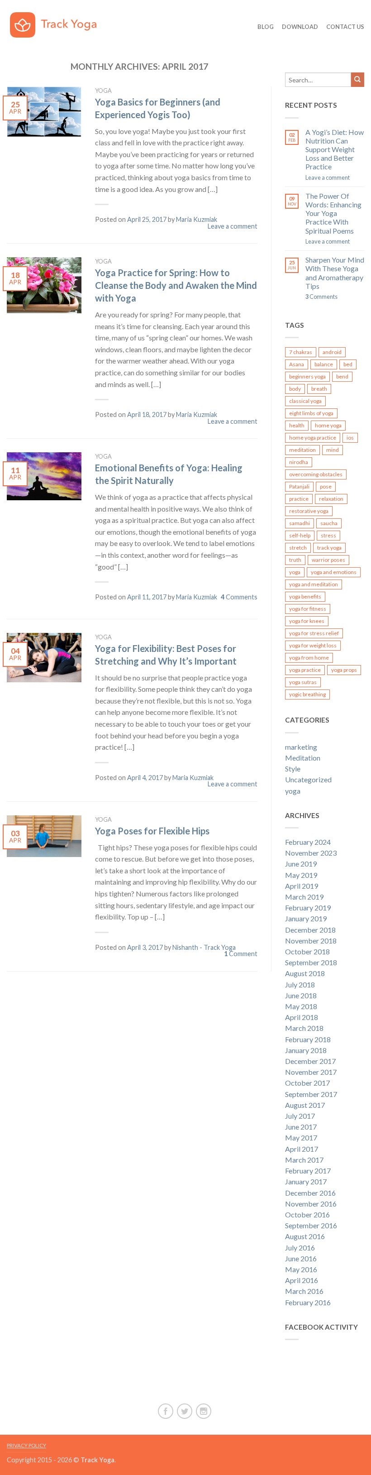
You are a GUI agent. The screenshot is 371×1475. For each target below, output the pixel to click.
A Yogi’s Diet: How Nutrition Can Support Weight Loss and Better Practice (334, 149)
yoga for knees (306, 621)
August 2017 (305, 1105)
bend (342, 376)
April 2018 (301, 1017)
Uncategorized (308, 779)
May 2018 (301, 1006)
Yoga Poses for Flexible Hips (152, 830)
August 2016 (305, 1236)
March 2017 (304, 1159)
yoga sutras (303, 682)
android (332, 352)
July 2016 (300, 1247)
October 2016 (307, 1214)
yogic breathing (307, 694)
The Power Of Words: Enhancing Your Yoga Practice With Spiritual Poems (333, 213)
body (295, 388)
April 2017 (301, 1149)
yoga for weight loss (313, 645)
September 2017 (311, 1094)
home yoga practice (312, 437)
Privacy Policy (26, 1445)
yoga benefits (305, 596)
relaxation (331, 498)
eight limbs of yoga (311, 413)
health (296, 425)
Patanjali (299, 486)
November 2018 (311, 940)
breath (319, 388)
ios (350, 437)
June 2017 (301, 1126)
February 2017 (308, 1170)
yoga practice (305, 669)
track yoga (329, 547)
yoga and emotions (334, 572)
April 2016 (301, 1280)
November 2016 (311, 1203)
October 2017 (307, 1082)
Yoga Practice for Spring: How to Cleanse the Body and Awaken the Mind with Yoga (176, 285)
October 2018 (307, 951)
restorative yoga (308, 511)
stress (328, 535)
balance (323, 364)
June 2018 (301, 995)
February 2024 (308, 842)
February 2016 (308, 1302)
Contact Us (345, 26)
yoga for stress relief (314, 633)
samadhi (299, 523)
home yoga (328, 425)
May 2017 (301, 1137)
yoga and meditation (313, 584)
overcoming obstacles (315, 474)
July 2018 (300, 984)
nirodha (298, 462)
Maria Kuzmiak (196, 219)
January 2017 (306, 1181)
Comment (240, 954)
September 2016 (311, 1225)
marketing (301, 746)
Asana (296, 364)
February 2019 (308, 907)
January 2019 (306, 918)
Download (300, 26)
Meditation (302, 757)
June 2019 (301, 863)
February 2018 (308, 1039)
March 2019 (304, 896)
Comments (239, 597)
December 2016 (310, 1192)
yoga (103, 90)
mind (332, 449)
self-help (299, 535)
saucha (329, 523)
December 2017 (310, 1061)
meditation (302, 449)
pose (326, 486)
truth (295, 559)
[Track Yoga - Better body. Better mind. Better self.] (60, 23)
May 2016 (301, 1269)
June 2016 (301, 1258)
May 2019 (301, 875)
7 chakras (300, 352)
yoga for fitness (307, 608)
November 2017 (311, 1072)
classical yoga (305, 400)
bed (347, 364)
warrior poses (328, 559)
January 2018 (306, 1050)
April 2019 (301, 885)
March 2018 (304, 1028)
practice (299, 498)
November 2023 (311, 852)
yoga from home (309, 657)
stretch (298, 547)
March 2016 (304, 1291)
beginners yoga (307, 376)
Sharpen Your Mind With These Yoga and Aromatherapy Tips (334, 272)
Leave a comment (232, 226)
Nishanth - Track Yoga (204, 947)
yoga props (344, 669)
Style (292, 768)
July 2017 (300, 1115)
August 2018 (305, 973)
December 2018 (310, 929)
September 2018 (311, 962)
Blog (265, 26)
